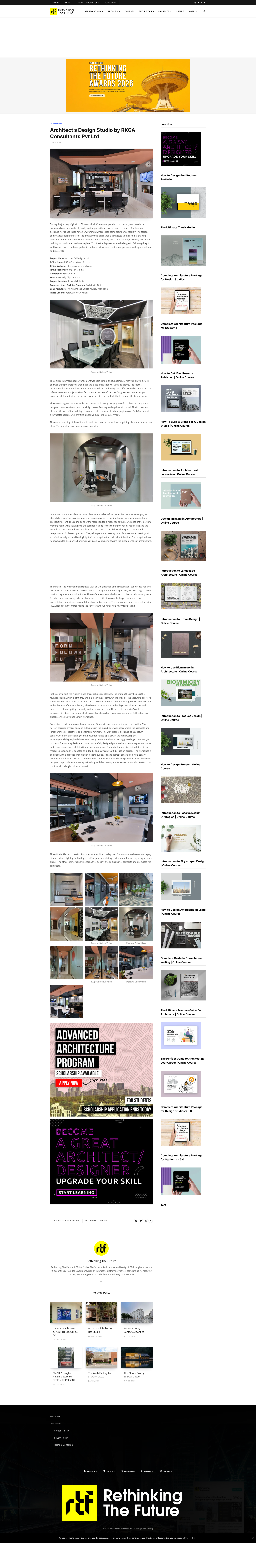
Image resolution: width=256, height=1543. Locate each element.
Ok (193, 1538)
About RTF (55, 1416)
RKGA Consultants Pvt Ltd (98, 1221)
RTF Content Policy (59, 1430)
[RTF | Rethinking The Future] (63, 11)
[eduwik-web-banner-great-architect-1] (101, 1203)
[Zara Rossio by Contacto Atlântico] (137, 1312)
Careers (54, 3)
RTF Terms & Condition (61, 1444)
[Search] (204, 11)
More (192, 11)
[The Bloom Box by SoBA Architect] (137, 1357)
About (68, 3)
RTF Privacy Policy (59, 1437)
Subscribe (110, 3)
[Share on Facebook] (136, 1221)
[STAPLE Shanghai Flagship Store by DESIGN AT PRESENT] (66, 1357)
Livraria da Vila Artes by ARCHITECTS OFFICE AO (65, 1332)
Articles (113, 11)
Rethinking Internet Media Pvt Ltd (121, 1529)
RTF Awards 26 (93, 11)
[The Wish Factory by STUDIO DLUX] (101, 1357)
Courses (129, 11)
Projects (163, 11)
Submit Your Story (88, 3)
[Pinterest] (150, 1221)
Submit (180, 11)
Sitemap (150, 1529)
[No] (252, 1538)
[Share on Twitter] (141, 1221)
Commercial (56, 123)
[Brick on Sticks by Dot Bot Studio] (101, 1312)
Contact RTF (56, 1423)
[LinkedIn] (146, 1221)
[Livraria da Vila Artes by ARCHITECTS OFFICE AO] (66, 1312)
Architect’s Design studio (66, 1221)
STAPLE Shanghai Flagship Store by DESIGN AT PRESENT (64, 1376)
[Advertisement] (128, 37)
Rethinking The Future (101, 1261)
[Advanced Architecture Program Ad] (101, 1115)
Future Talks (146, 11)
